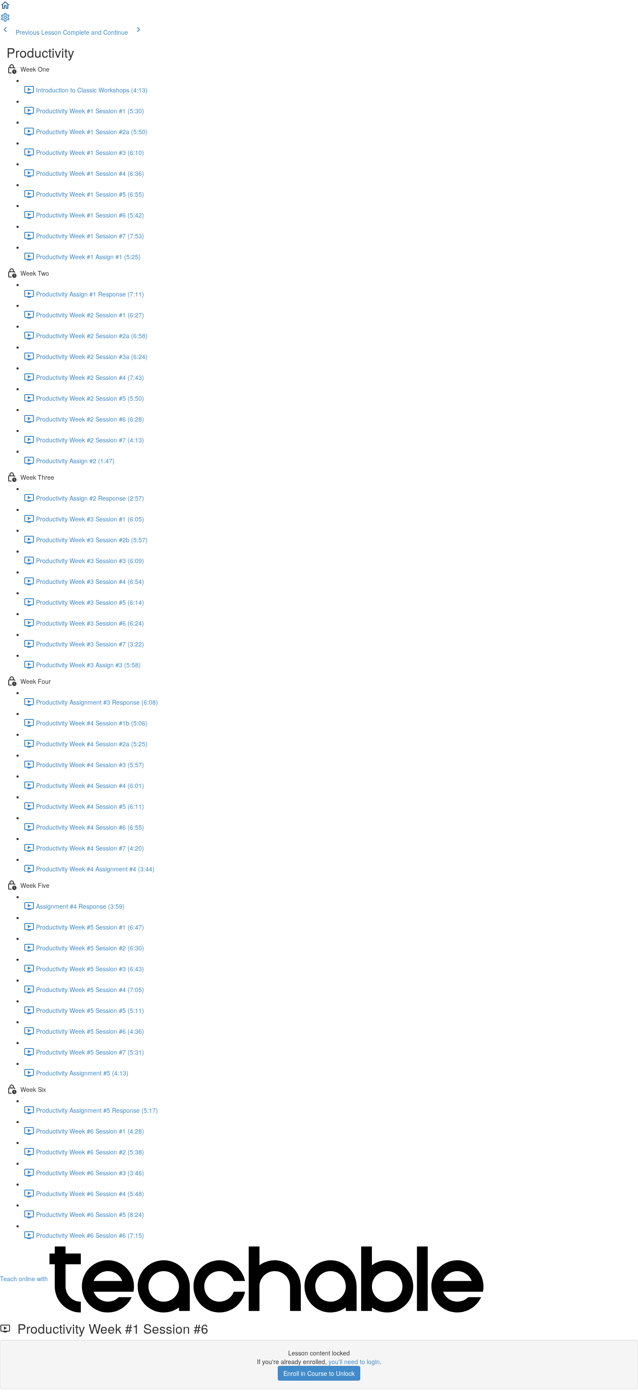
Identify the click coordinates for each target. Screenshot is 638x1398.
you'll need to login (354, 1361)
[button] (5, 7)
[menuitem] (5, 20)
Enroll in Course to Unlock (319, 1373)
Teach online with (24, 1278)
